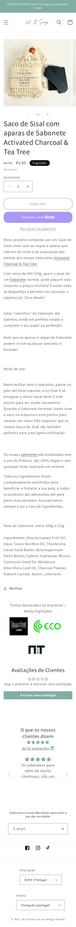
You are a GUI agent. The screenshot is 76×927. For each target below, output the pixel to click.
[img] (38, 742)
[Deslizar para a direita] (47, 114)
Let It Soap (27, 919)
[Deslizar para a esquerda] (28, 114)
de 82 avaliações (35, 748)
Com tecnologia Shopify (50, 919)
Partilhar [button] (15, 588)
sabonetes (29, 454)
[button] (6, 22)
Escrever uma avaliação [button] (38, 695)
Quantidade (12, 177)
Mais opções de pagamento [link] (38, 228)
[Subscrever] (62, 828)
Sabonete (18, 279)
